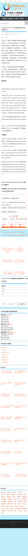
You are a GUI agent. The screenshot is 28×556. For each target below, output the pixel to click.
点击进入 (9, 314)
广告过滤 (4, 350)
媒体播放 (4, 499)
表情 (3, 304)
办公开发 (13, 494)
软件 (25, 510)
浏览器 (3, 506)
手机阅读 (20, 501)
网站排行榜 (13, 522)
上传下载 (20, 492)
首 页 (1, 1)
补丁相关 (10, 510)
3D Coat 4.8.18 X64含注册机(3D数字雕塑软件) (13, 235)
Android (3, 492)
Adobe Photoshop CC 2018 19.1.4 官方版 (13, 232)
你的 (8, 494)
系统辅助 (24, 508)
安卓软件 (5, 1)
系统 (7, 508)
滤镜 (8, 506)
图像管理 (8, 34)
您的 (15, 501)
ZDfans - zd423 (14, 524)
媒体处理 (24, 496)
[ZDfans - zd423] (14, 7)
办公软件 (19, 494)
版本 (16, 506)
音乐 (3, 513)
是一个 (19, 503)
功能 (24, 494)
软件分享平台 (14, 526)
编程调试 (4, 510)
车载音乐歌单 (5, 357)
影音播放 (10, 501)
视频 (15, 510)
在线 (14, 496)
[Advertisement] (14, 542)
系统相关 (18, 508)
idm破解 (4, 355)
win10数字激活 (5, 362)
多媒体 (20, 1)
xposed (14, 492)
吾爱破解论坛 (5, 360)
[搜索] (26, 18)
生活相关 (21, 506)
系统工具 (12, 508)
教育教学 (10, 503)
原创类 (15, 1)
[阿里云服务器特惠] (14, 219)
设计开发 (20, 510)
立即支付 (8, 204)
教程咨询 (4, 503)
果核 (24, 503)
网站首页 (5, 18)
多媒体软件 (11, 18)
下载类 (3, 494)
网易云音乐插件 (5, 352)
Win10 (8, 492)
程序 (3, 508)
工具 (15, 499)
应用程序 (24, 499)
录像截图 (4, 501)
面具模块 (4, 347)
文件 (15, 503)
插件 (25, 501)
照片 (12, 506)
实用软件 (11, 1)
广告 (19, 499)
